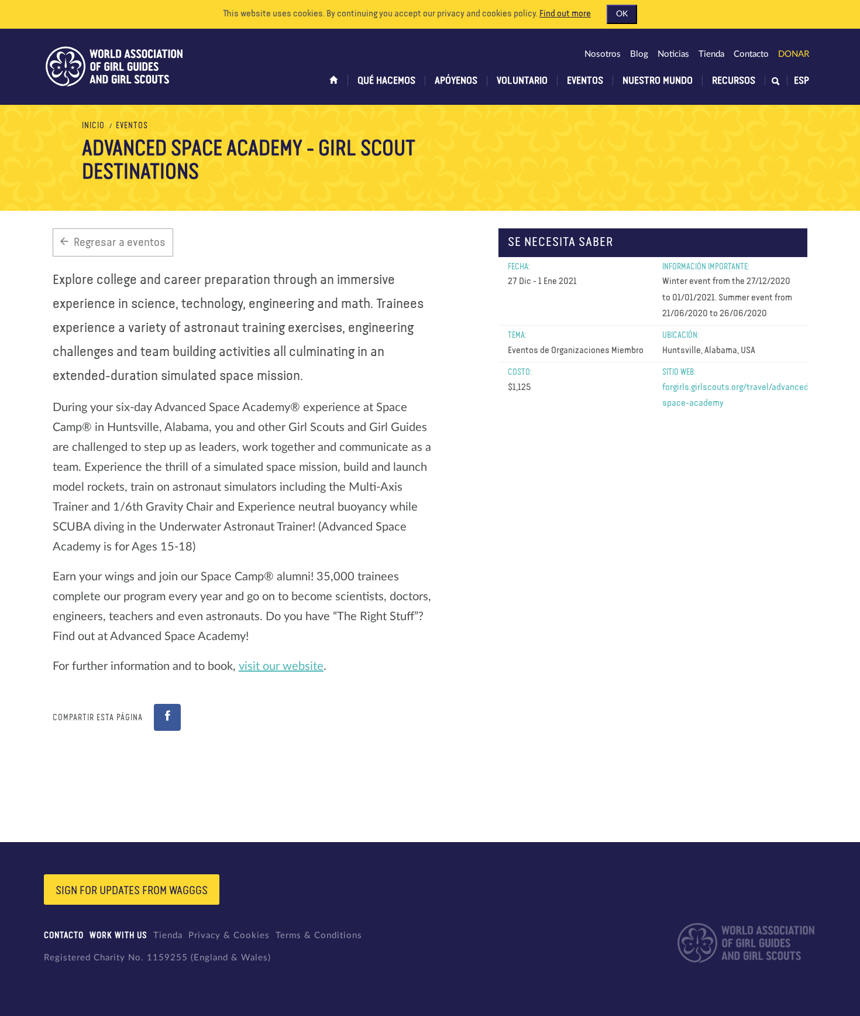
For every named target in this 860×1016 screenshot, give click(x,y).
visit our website (281, 666)
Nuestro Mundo (657, 81)
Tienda (711, 54)
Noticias (673, 54)
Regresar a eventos (120, 242)
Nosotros (602, 54)
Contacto (751, 54)
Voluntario (522, 81)
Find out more (565, 14)
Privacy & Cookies (229, 935)
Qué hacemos (386, 81)
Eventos (585, 81)
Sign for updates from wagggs (132, 891)
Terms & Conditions (319, 935)
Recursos (733, 81)
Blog (639, 54)
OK (622, 14)
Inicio (93, 126)
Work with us (118, 935)
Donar (793, 54)
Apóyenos (456, 81)
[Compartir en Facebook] (167, 717)
